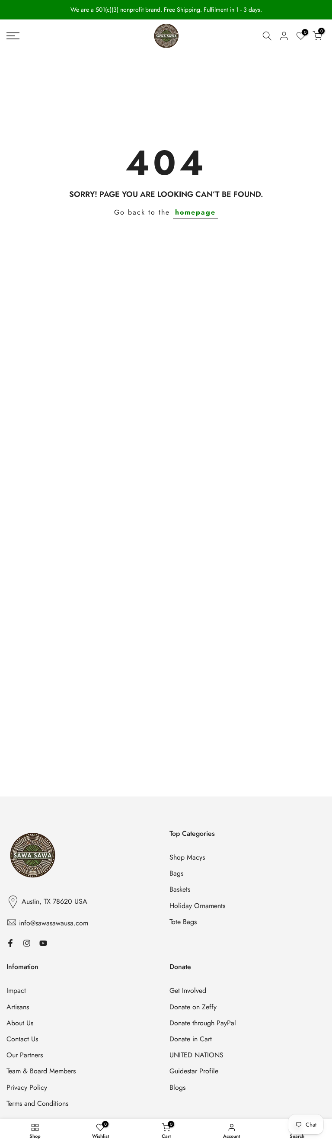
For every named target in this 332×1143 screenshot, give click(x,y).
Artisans (17, 1007)
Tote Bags (183, 922)
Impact (16, 990)
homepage (195, 212)
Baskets (179, 889)
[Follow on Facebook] (10, 943)
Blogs (177, 1087)
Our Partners (24, 1055)
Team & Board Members (41, 1071)
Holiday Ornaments (197, 906)
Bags (176, 873)
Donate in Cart (190, 1039)
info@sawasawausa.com (53, 923)
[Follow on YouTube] (43, 943)
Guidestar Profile (193, 1071)
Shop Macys (187, 857)
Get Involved (187, 990)
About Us (19, 1023)
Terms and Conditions (37, 1103)
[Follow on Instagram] (27, 943)
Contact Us (22, 1039)
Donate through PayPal (202, 1023)
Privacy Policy (26, 1087)
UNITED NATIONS (196, 1055)
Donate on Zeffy (193, 1007)
